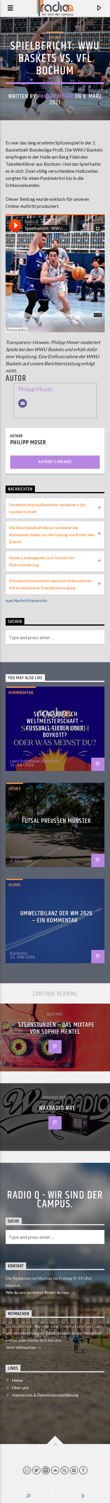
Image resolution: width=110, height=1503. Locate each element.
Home (17, 1380)
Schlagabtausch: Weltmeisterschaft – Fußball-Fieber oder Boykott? (54, 724)
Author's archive (55, 462)
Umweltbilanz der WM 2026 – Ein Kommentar (56, 917)
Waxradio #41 (56, 1108)
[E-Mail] (22, 403)
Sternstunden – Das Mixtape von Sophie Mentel (56, 1028)
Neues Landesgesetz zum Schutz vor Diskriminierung (42, 561)
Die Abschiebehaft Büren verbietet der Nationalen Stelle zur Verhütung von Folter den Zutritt (52, 534)
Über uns (20, 1387)
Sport (55, 37)
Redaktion (50, 761)
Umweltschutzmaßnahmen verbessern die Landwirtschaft (47, 508)
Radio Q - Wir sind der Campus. (55, 1200)
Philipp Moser (56, 96)
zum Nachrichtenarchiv (26, 600)
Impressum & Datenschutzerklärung (45, 1394)
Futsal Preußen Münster (56, 821)
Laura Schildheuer (25, 761)
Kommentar (21, 692)
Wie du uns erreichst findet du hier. (38, 1292)
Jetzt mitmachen (21, 1347)
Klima (15, 884)
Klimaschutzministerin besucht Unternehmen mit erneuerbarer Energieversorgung (50, 584)
